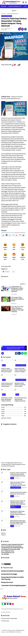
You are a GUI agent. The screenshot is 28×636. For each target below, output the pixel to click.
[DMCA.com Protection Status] (6, 564)
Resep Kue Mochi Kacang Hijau (12, 571)
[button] (23, 2)
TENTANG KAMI (5, 621)
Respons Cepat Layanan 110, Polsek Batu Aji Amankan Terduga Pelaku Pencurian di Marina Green (6, 370)
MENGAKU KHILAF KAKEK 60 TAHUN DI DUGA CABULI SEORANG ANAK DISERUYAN (20, 384)
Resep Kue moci (7, 582)
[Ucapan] (3, 533)
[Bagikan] (25, 29)
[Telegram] (22, 353)
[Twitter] (19, 353)
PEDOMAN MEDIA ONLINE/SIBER (9, 618)
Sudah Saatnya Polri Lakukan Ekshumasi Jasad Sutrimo (7, 384)
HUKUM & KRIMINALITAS (7, 16)
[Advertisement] (14, 82)
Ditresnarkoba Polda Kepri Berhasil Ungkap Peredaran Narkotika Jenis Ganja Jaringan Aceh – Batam (21, 399)
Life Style (10, 568)
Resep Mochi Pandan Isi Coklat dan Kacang (12, 578)
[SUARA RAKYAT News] (11, 2)
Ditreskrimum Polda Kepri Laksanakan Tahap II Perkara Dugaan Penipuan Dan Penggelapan (6, 399)
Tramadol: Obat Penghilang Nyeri (13, 585)
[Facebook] (16, 353)
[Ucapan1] (14, 10)
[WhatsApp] (25, 353)
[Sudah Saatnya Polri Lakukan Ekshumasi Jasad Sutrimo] (7, 378)
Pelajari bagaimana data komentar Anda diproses (13, 465)
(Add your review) (6, 418)
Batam (3, 365)
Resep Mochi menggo (9, 574)
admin (2, 28)
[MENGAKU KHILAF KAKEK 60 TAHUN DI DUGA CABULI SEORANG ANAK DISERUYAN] (21, 378)
